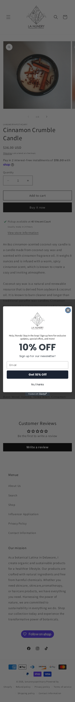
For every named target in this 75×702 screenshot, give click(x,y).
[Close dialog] (68, 310)
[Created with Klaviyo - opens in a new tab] (37, 394)
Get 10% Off (37, 374)
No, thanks (37, 384)
